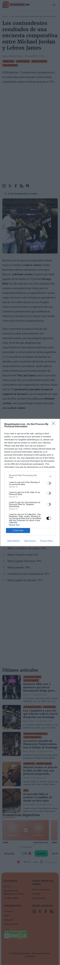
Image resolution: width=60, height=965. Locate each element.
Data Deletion (13, 541)
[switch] (48, 483)
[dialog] (30, 482)
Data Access (30, 541)
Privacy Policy (46, 541)
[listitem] (30, 476)
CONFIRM (18, 530)
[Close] (54, 424)
